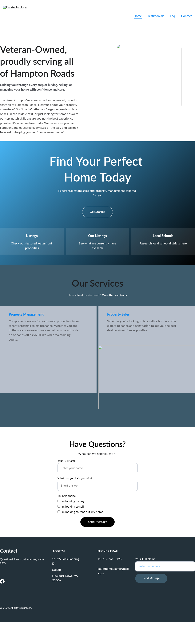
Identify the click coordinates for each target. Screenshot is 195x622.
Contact (186, 16)
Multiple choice (67, 496)
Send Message (97, 521)
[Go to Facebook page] (2, 581)
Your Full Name (145, 559)
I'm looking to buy (72, 501)
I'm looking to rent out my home (81, 512)
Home (138, 16)
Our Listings (97, 236)
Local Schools (163, 236)
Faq (172, 16)
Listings (32, 236)
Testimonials (156, 16)
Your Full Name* (67, 461)
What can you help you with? (75, 478)
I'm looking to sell (72, 506)
